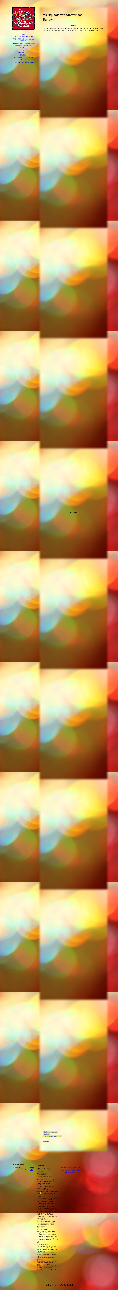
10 (57, 1269)
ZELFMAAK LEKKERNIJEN (23, 57)
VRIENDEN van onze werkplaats (24, 62)
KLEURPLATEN (23, 52)
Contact (23, 60)
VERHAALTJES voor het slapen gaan (23, 43)
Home (23, 34)
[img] (23, 18)
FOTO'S (23, 50)
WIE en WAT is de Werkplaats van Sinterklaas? (23, 39)
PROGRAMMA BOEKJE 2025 (23, 36)
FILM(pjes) (23, 48)
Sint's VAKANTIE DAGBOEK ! (23, 45)
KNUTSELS (23, 55)
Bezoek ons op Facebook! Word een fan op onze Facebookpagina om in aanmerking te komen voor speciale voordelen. (70, 1170)
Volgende (39, 1269)
